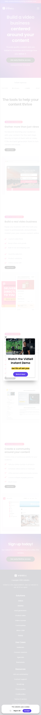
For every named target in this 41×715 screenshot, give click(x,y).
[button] (6, 337)
